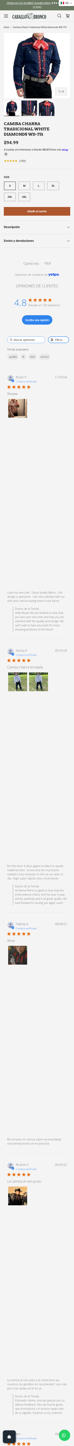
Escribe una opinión (37, 320)
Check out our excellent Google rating (28, 3)
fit (23, 356)
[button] (17, 408)
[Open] (9, 1436)
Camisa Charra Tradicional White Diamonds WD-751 (40, 27)
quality (13, 356)
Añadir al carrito (37, 211)
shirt (32, 356)
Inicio (6, 27)
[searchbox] (26, 339)
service (44, 356)
